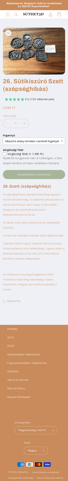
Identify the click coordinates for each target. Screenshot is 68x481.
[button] (7, 14)
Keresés (12, 329)
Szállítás (12, 371)
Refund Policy (16, 388)
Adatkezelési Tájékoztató (23, 354)
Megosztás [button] (14, 301)
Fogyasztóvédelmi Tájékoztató (27, 363)
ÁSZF (11, 346)
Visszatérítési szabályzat (45, 472)
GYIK (10, 337)
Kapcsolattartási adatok (50, 478)
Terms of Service (17, 380)
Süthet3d (23, 472)
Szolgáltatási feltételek (20, 478)
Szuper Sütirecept (18, 397)
